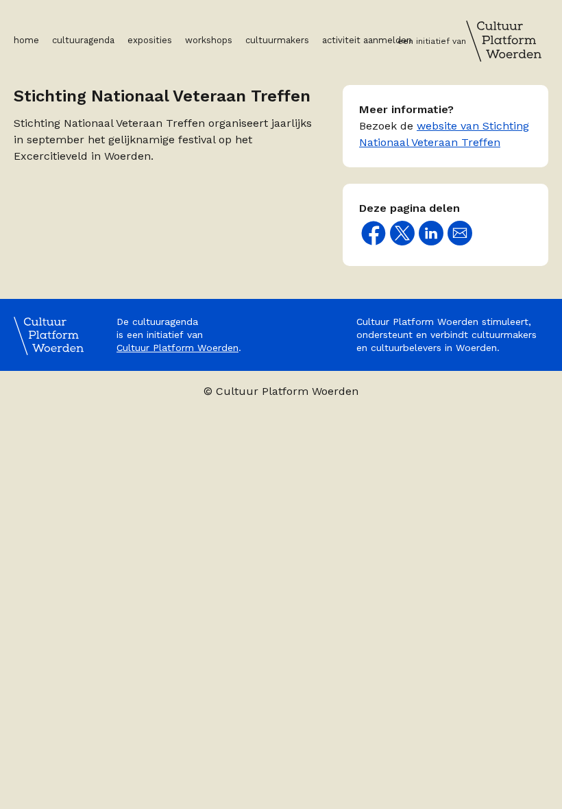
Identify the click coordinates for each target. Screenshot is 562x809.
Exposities (149, 40)
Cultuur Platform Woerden (178, 347)
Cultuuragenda (83, 40)
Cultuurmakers (277, 40)
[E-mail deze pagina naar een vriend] (459, 233)
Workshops (208, 40)
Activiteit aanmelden (367, 40)
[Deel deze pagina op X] (402, 233)
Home (26, 40)
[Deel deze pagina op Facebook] (373, 233)
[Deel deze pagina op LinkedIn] (431, 233)
